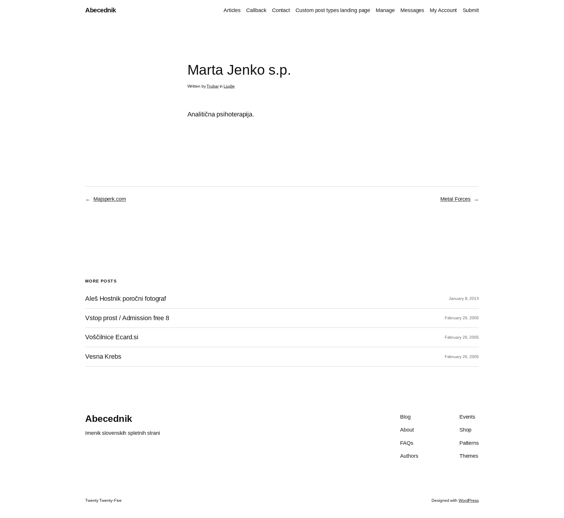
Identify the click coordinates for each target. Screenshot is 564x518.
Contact (281, 10)
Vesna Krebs (103, 356)
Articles (232, 10)
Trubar (213, 86)
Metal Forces (455, 199)
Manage (385, 10)
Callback (256, 10)
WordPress (469, 500)
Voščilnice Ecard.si (111, 337)
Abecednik (100, 10)
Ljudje (229, 86)
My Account (443, 10)
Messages (412, 10)
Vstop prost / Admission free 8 (127, 318)
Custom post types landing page (333, 10)
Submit (471, 10)
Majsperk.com (109, 199)
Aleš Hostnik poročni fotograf (125, 298)
